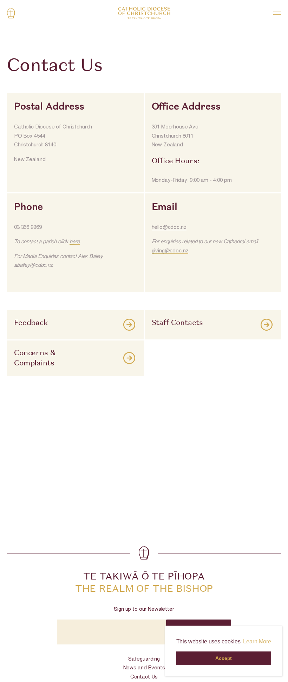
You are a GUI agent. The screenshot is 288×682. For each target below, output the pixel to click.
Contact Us (144, 677)
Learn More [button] (257, 641)
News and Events (144, 668)
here (74, 242)
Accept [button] (223, 658)
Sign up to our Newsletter (144, 609)
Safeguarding (144, 659)
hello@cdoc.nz (169, 227)
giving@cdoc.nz (170, 251)
